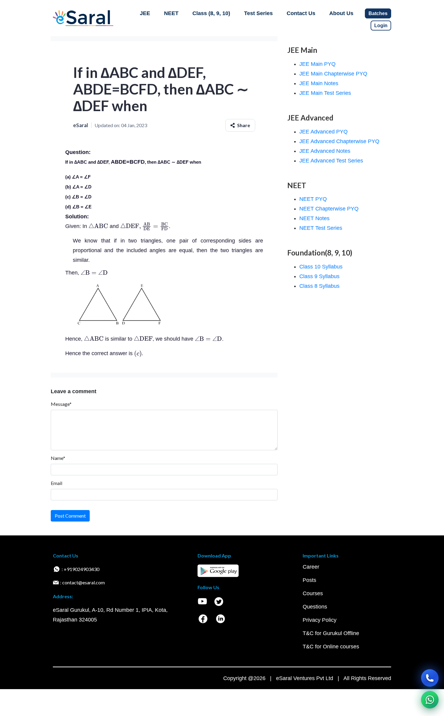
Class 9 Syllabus (319, 276)
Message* (61, 404)
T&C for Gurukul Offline (331, 633)
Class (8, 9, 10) (211, 13)
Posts (309, 580)
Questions (315, 607)
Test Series (258, 13)
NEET (171, 13)
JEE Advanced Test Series (331, 161)
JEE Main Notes (318, 83)
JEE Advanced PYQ (323, 132)
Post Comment (70, 516)
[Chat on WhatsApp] (430, 699)
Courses (313, 593)
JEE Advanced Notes (324, 151)
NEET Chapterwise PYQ (329, 209)
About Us (341, 13)
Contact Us (301, 13)
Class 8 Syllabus (319, 286)
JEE (145, 13)
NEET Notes (314, 218)
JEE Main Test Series (325, 93)
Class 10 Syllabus (321, 267)
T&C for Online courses (331, 647)
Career (311, 567)
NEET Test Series (320, 228)
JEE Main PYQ (317, 64)
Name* (58, 458)
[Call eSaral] (430, 678)
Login (381, 25)
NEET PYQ (313, 199)
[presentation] (98, 226)
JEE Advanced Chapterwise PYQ (339, 141)
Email (56, 483)
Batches (378, 13)
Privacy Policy (319, 620)
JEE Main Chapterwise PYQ (333, 74)
